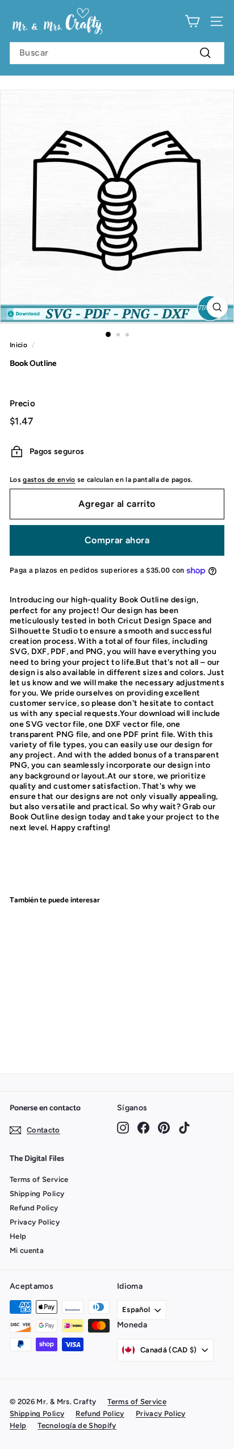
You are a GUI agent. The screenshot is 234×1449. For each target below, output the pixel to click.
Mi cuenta (27, 1250)
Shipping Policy (37, 1193)
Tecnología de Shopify (76, 1425)
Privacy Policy (35, 1222)
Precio (22, 403)
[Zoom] (217, 307)
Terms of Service (39, 1179)
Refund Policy (34, 1208)
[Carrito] (192, 21)
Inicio (18, 345)
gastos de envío (49, 480)
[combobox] (117, 53)
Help (18, 1236)
